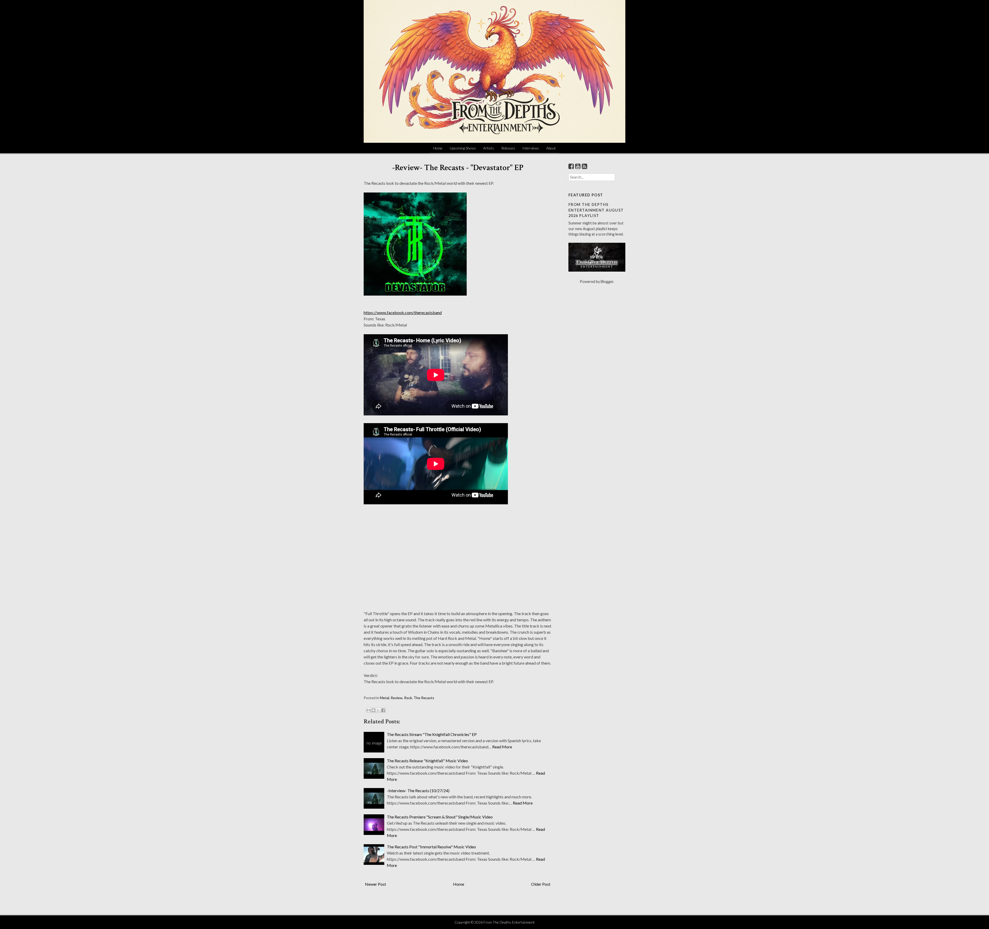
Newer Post (375, 884)
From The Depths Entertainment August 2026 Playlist (596, 210)
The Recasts (424, 698)
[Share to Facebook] (383, 710)
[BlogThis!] (373, 710)
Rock (408, 698)
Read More (502, 746)
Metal (384, 698)
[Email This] (368, 710)
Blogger (607, 281)
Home (437, 148)
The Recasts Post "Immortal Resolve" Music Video (431, 846)
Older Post (540, 884)
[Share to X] (378, 710)
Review (397, 698)
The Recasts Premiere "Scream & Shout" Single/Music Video (440, 816)
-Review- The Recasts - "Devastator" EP (457, 167)
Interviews (530, 148)
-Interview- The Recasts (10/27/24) (418, 790)
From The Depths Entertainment (509, 922)
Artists (488, 148)
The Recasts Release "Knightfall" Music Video (427, 760)
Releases (508, 148)
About (551, 148)
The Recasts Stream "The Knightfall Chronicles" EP (432, 734)
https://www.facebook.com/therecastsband (403, 312)
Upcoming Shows (463, 148)
